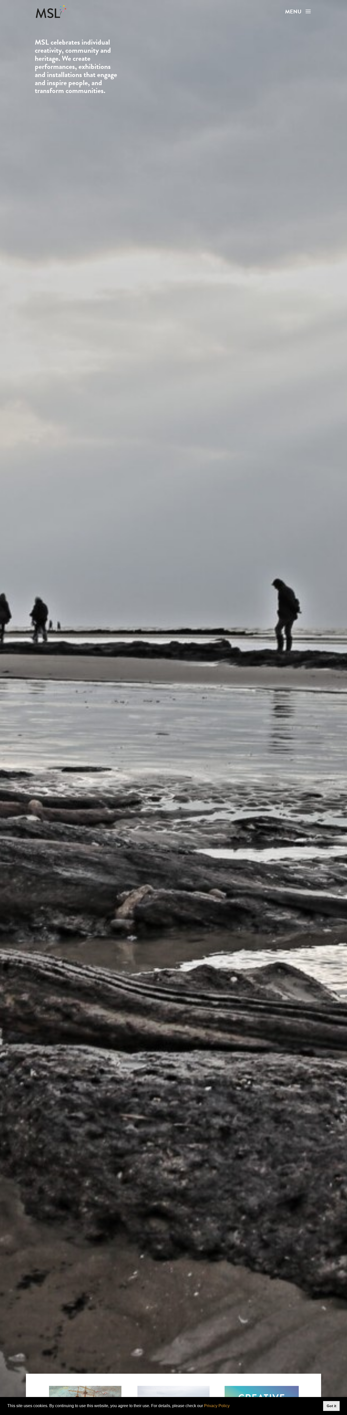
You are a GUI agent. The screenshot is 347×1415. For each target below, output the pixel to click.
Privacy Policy (217, 1406)
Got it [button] (331, 1406)
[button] (231, 1406)
